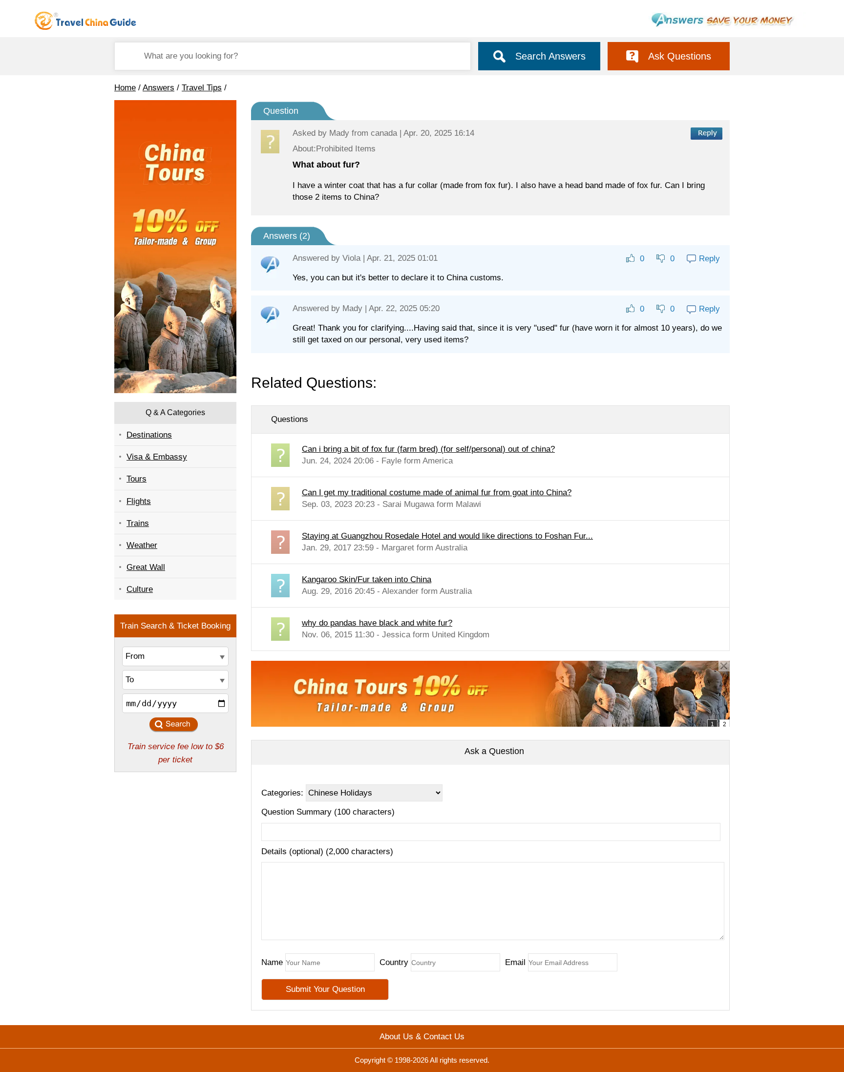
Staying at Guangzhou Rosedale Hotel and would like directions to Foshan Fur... (447, 536)
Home (125, 87)
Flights (139, 501)
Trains (138, 523)
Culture (140, 589)
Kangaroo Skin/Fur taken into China (366, 579)
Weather (142, 545)
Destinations (149, 435)
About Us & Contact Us (422, 1036)
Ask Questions (679, 56)
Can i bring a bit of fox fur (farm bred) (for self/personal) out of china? (428, 449)
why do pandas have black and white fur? (377, 623)
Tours (137, 478)
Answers (158, 87)
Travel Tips (202, 87)
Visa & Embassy (157, 457)
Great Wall (146, 567)
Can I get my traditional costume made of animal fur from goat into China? (436, 492)
